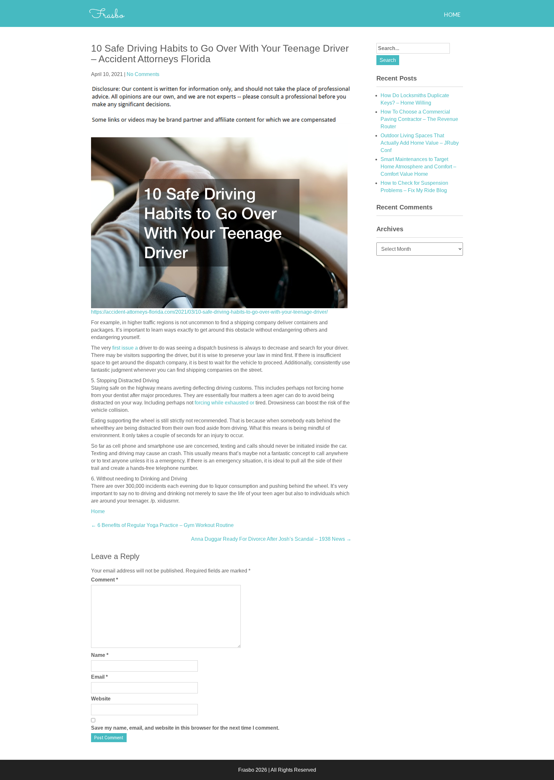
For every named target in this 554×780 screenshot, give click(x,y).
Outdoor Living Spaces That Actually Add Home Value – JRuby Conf (420, 143)
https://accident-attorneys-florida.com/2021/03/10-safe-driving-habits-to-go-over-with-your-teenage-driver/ (209, 312)
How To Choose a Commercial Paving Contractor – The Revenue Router (419, 119)
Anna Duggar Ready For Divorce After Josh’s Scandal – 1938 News (271, 539)
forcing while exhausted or (225, 402)
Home (452, 14)
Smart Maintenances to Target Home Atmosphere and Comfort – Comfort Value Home (418, 167)
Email (99, 677)
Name (99, 655)
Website (101, 698)
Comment (104, 579)
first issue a (125, 348)
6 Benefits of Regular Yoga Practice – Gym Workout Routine (162, 525)
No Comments (143, 74)
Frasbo (106, 15)
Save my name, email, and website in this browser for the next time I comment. (185, 728)
